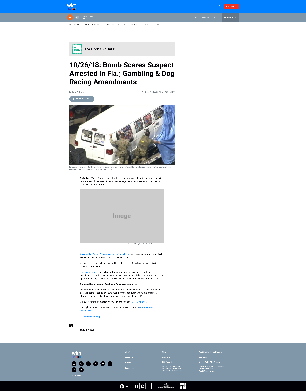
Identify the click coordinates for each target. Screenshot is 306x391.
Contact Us (129, 357)
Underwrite (129, 368)
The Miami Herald (88, 272)
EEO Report (203, 357)
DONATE (232, 6)
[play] (70, 17)
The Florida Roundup (100, 49)
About (147, 25)
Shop (164, 352)
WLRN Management (206, 371)
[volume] (77, 17)
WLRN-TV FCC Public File (171, 366)
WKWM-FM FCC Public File (172, 370)
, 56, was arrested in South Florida (105, 254)
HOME (69, 25)
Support (134, 25)
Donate (128, 363)
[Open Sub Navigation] (81, 25)
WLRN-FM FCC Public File (171, 368)
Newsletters (113, 25)
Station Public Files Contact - (210, 362)
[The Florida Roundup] (77, 49)
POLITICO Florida (139, 301)
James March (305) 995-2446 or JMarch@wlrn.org (211, 367)
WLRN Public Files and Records (210, 352)
